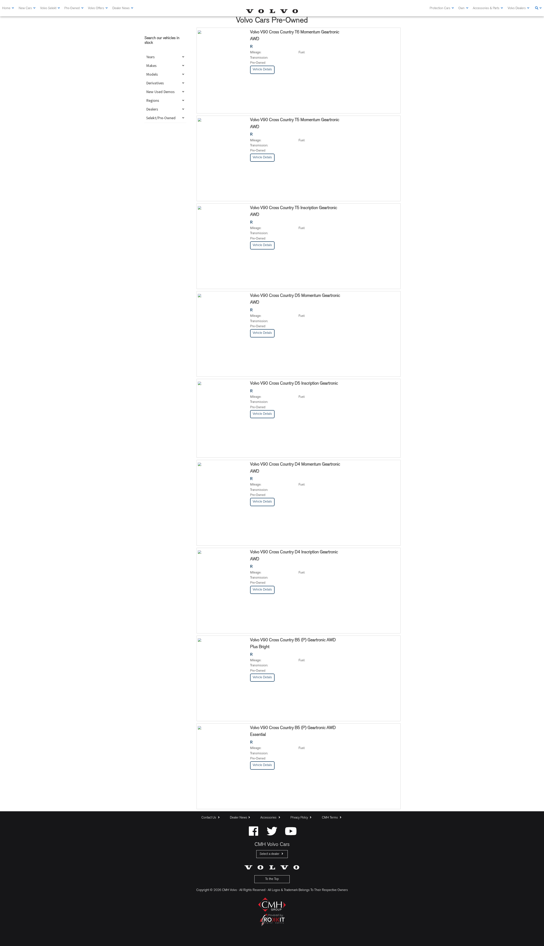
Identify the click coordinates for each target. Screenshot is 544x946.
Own (461, 8)
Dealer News (121, 8)
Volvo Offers (96, 8)
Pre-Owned (72, 8)
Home (6, 8)
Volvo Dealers (517, 8)
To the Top (272, 879)
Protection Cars (440, 8)
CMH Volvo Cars (272, 11)
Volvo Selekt (48, 8)
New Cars (25, 8)
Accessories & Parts (486, 8)
